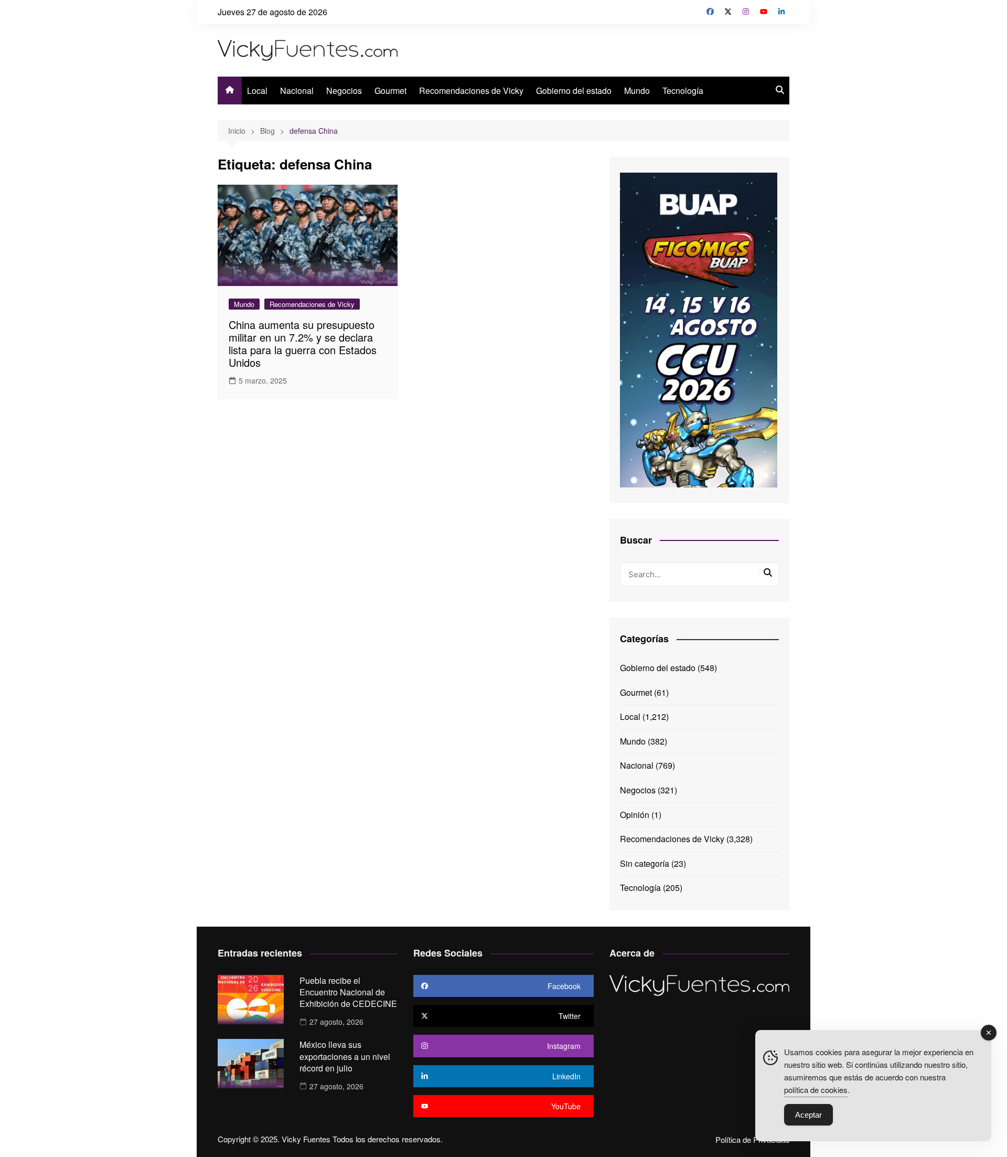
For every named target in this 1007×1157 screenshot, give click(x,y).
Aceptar (808, 1114)
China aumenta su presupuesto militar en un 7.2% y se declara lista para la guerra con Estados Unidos (303, 343)
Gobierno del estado (574, 90)
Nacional (297, 90)
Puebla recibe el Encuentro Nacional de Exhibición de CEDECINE (348, 992)
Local (257, 90)
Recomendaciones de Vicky (471, 90)
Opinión (634, 815)
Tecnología (682, 90)
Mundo (637, 90)
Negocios (344, 90)
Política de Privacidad (752, 1139)
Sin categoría (644, 863)
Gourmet (390, 90)
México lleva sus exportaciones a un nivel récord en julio (344, 1056)
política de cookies (816, 1089)
